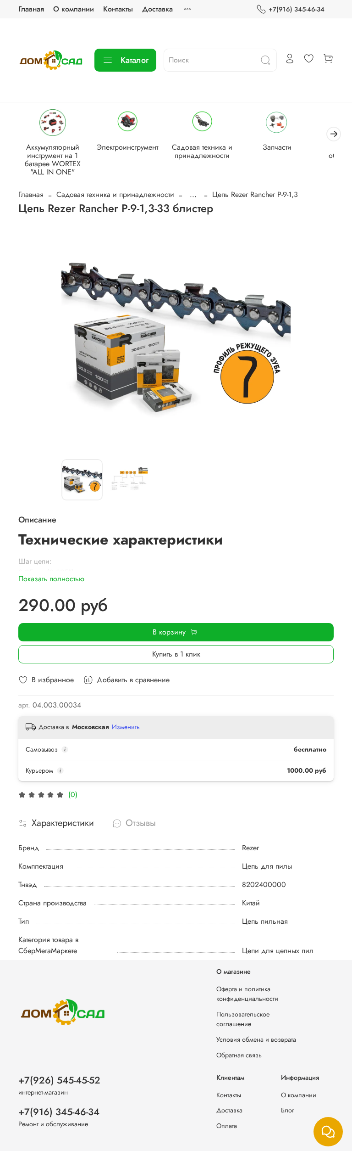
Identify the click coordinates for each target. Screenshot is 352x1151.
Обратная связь (239, 1055)
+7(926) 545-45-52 (59, 1080)
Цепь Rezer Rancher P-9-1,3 (255, 194)
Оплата (226, 1125)
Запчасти (277, 147)
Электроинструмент (127, 147)
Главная (31, 9)
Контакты (118, 9)
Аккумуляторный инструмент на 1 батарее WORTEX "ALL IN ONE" (53, 159)
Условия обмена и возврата (256, 1039)
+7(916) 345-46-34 (296, 9)
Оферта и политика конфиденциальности (247, 994)
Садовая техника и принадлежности (202, 151)
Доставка (157, 9)
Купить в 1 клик (176, 654)
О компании (73, 9)
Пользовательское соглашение (243, 1019)
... (193, 195)
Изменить (126, 727)
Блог (287, 1110)
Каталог (134, 60)
